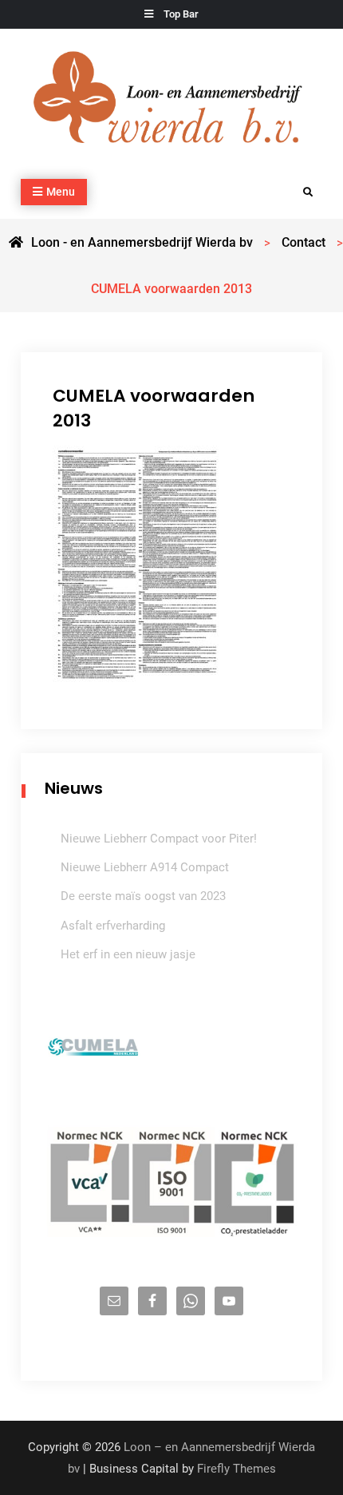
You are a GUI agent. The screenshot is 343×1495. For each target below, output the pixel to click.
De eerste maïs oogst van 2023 (143, 896)
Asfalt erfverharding (113, 925)
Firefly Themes (236, 1468)
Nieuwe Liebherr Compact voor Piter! (159, 838)
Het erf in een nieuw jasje (128, 954)
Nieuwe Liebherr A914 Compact (145, 867)
